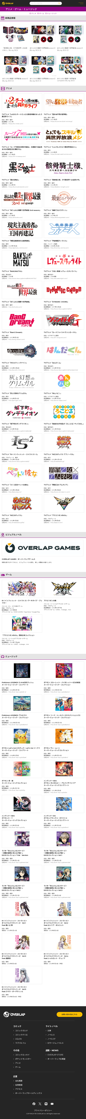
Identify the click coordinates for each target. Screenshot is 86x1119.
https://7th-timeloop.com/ (17, 156)
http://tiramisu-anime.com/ (60, 248)
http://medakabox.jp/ (57, 461)
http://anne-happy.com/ (58, 400)
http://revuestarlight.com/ (59, 278)
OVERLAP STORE (55, 1055)
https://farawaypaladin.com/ (60, 217)
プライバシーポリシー (43, 1110)
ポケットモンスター (23, 1059)
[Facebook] (34, 1103)
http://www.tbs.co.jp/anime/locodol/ (62, 431)
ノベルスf (51, 1039)
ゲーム (41, 13)
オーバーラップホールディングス (28, 1093)
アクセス (18, 1089)
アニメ (33, 13)
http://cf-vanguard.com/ (58, 337)
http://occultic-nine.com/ (17, 370)
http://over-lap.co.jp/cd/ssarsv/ (60, 692)
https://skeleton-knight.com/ (60, 187)
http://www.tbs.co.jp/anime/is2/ (19, 461)
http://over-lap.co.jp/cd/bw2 (60, 827)
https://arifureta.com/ (16, 217)
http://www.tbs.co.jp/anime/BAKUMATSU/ (22, 278)
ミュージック (52, 13)
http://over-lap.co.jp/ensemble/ (18, 862)
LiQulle (18, 1039)
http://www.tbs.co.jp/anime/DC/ (61, 309)
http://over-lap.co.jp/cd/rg (17, 790)
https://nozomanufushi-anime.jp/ (61, 121)
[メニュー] (81, 3)
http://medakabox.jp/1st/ (16, 522)
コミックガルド (21, 1031)
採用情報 (18, 1085)
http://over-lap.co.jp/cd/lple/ (17, 757)
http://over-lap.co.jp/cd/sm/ (59, 757)
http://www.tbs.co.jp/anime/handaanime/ (64, 370)
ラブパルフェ (20, 1043)
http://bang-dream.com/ (17, 339)
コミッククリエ (21, 1035)
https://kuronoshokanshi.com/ (18, 187)
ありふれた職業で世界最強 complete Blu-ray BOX (66, 80)
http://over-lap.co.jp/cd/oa (59, 792)
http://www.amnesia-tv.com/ (60, 492)
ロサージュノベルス (55, 1043)
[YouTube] (52, 1103)
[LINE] (46, 1103)
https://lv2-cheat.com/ (16, 123)
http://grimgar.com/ (15, 400)
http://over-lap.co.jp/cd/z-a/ (17, 692)
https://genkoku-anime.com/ (18, 248)
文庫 (49, 1031)
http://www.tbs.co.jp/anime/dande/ (20, 431)
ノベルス (51, 1035)
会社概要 (18, 1081)
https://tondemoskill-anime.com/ (61, 154)
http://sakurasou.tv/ (15, 492)
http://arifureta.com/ (15, 307)
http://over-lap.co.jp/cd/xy (17, 827)
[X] (40, 1103)
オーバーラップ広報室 (56, 1059)
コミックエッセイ (22, 1055)
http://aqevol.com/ (56, 522)
